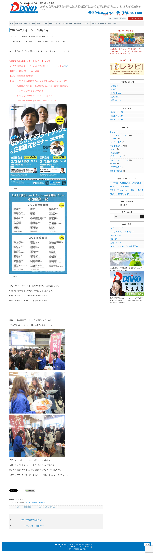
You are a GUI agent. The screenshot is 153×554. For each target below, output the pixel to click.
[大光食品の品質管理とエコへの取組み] (127, 259)
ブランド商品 (67, 23)
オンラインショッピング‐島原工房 (124, 246)
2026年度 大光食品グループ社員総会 (125, 183)
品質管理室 (77, 23)
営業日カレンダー (104, 23)
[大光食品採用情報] (127, 283)
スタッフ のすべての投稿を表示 (34, 502)
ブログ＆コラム (44, 507)
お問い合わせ (113, 18)
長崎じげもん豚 (54, 23)
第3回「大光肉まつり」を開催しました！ (126, 190)
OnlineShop (88, 547)
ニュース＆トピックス (119, 135)
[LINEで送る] (30, 490)
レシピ (115, 23)
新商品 (113, 163)
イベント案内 (116, 142)
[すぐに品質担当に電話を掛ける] (129, 13)
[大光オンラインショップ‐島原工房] (127, 40)
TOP (12, 23)
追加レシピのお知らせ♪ (119, 186)
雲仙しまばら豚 (42, 23)
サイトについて (116, 228)
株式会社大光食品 (47, 3)
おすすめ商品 (116, 167)
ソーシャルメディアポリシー (122, 232)
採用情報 (123, 18)
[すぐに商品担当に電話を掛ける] (101, 13)
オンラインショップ (135, 18)
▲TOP (146, 544)
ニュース (86, 23)
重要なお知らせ (116, 171)
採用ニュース (54, 507)
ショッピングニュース (119, 160)
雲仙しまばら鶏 (29, 23)
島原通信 (114, 153)
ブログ (94, 23)
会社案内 (18, 23)
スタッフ (17, 507)
